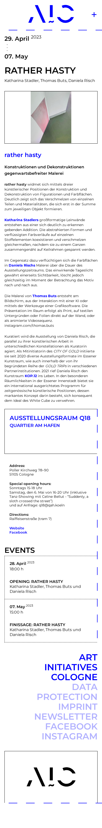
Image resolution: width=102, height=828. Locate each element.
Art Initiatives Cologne (71, 667)
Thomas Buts (44, 296)
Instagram (70, 736)
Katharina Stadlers (21, 220)
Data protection (67, 691)
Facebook (18, 532)
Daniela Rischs (22, 265)
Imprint (78, 706)
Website (16, 528)
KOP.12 (31, 376)
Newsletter (66, 716)
